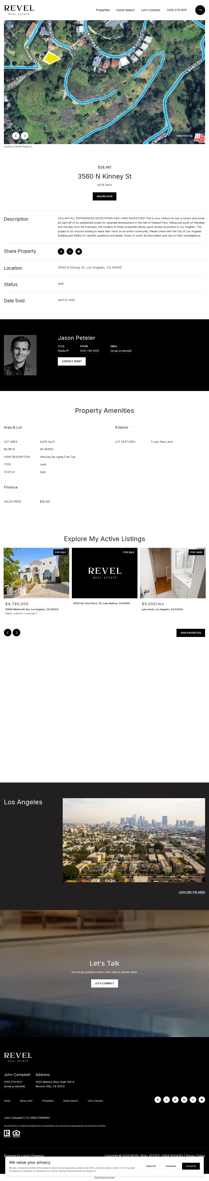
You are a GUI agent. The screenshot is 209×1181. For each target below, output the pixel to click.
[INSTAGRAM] (193, 1099)
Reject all (151, 1166)
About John (26, 1100)
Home (7, 1100)
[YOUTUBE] (202, 1099)
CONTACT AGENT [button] (72, 361)
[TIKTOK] (175, 1099)
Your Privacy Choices (104, 1177)
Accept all (191, 1166)
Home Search (125, 10)
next (24, 136)
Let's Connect (95, 1101)
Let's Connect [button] (104, 983)
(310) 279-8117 (177, 10)
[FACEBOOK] (157, 1099)
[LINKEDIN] (184, 1099)
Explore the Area (192, 892)
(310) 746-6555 (89, 350)
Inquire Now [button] (105, 196)
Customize (171, 1166)
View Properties (190, 632)
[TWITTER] (166, 1099)
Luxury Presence (32, 1155)
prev (16, 136)
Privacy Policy (195, 1155)
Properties (103, 10)
